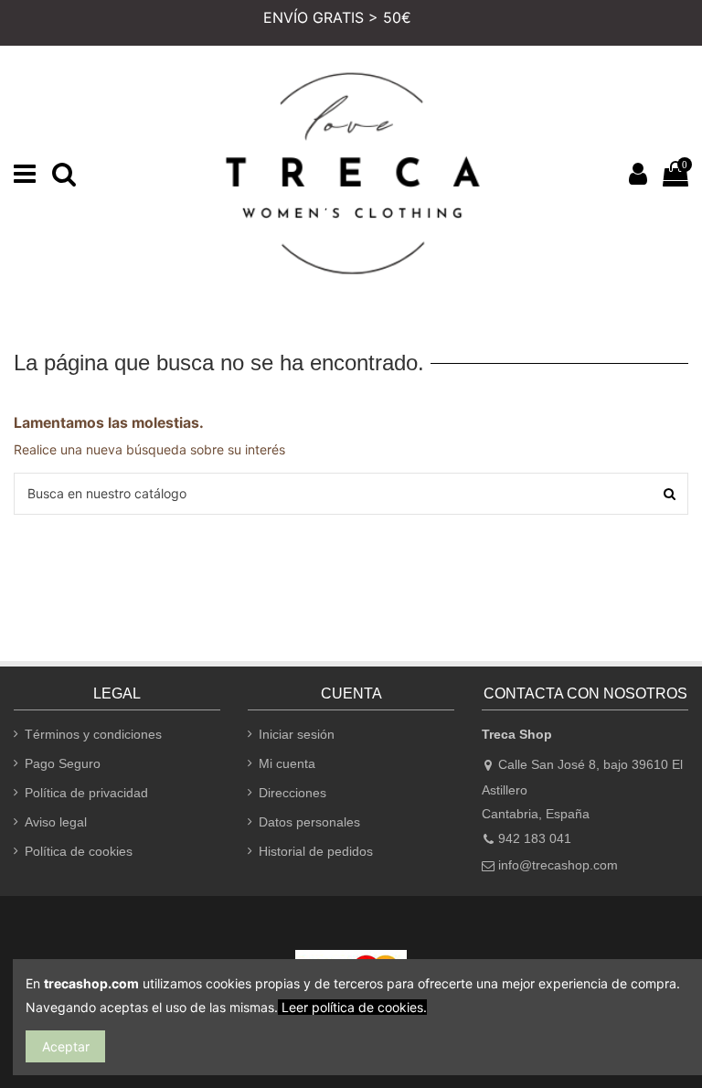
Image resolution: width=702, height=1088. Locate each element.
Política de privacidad (86, 792)
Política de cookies (79, 851)
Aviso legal (56, 822)
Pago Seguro (63, 763)
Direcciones (292, 792)
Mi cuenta (287, 763)
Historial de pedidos (316, 851)
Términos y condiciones (93, 734)
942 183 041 (534, 838)
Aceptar (66, 1046)
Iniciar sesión (297, 734)
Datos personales (309, 822)
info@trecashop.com (558, 865)
